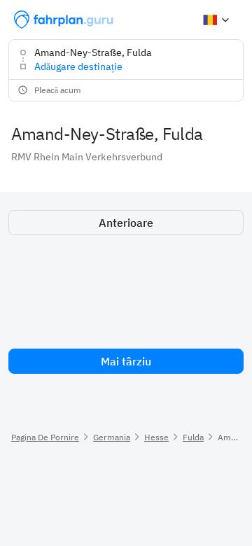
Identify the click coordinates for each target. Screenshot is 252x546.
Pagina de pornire (45, 437)
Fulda (193, 437)
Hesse (156, 437)
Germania (111, 437)
